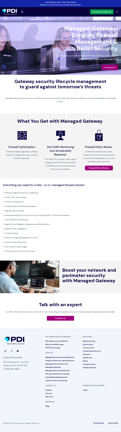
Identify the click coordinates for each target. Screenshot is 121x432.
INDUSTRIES (87, 337)
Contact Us (109, 67)
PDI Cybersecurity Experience (58, 337)
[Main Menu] (22, 12)
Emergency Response (102, 12)
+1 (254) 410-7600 (11, 368)
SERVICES (49, 353)
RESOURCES (50, 402)
